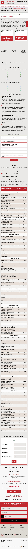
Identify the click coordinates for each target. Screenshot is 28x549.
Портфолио (3, 527)
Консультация (13, 529)
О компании (3, 525)
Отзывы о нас (13, 527)
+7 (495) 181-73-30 (22, 1)
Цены (2, 14)
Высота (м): (5, 452)
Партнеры (22, 529)
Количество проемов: (7, 456)
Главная (2, 8)
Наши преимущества (17, 14)
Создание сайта (6, 546)
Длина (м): (4, 444)
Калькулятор (4, 16)
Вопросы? (22, 527)
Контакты (3, 531)
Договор (2, 529)
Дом (10, 1)
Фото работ (8, 14)
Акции (21, 525)
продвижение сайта (15, 546)
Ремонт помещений (8, 8)
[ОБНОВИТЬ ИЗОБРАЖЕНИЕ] (2, 516)
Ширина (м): (5, 448)
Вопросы (11, 16)
